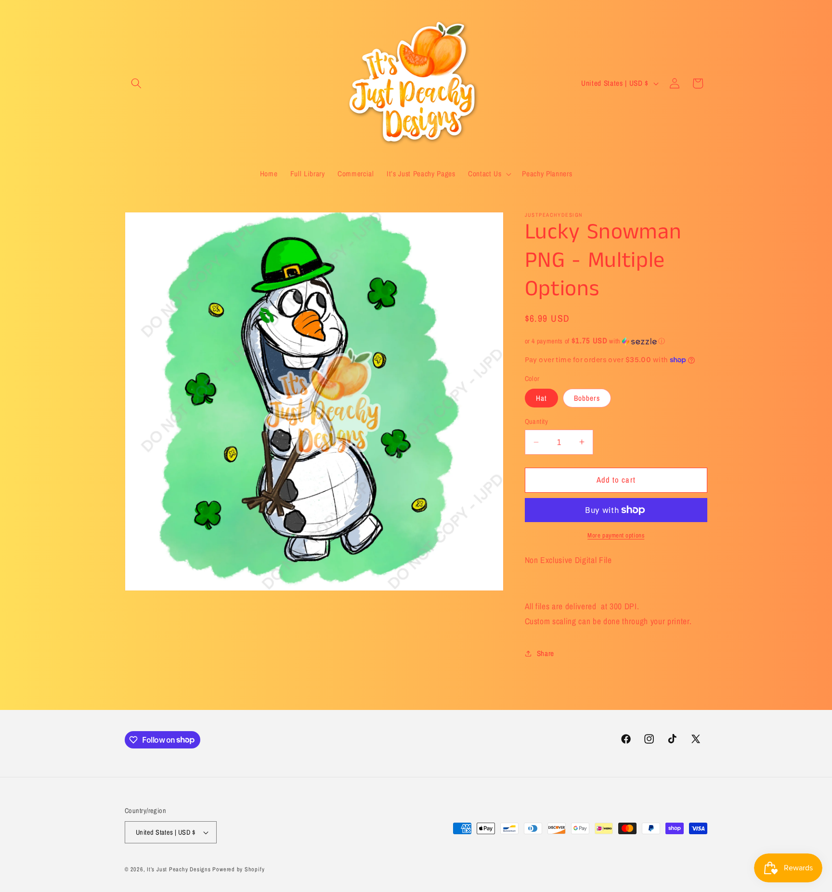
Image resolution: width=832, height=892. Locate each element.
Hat (541, 398)
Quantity (536, 421)
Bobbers (587, 398)
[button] (136, 83)
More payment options (615, 535)
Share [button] (545, 653)
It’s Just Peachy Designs (178, 869)
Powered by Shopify (238, 869)
